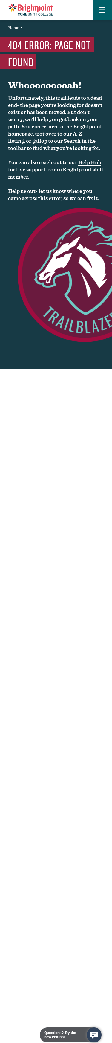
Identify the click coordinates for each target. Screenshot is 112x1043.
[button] (102, 10)
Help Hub (89, 162)
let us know (52, 191)
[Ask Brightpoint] (94, 1034)
